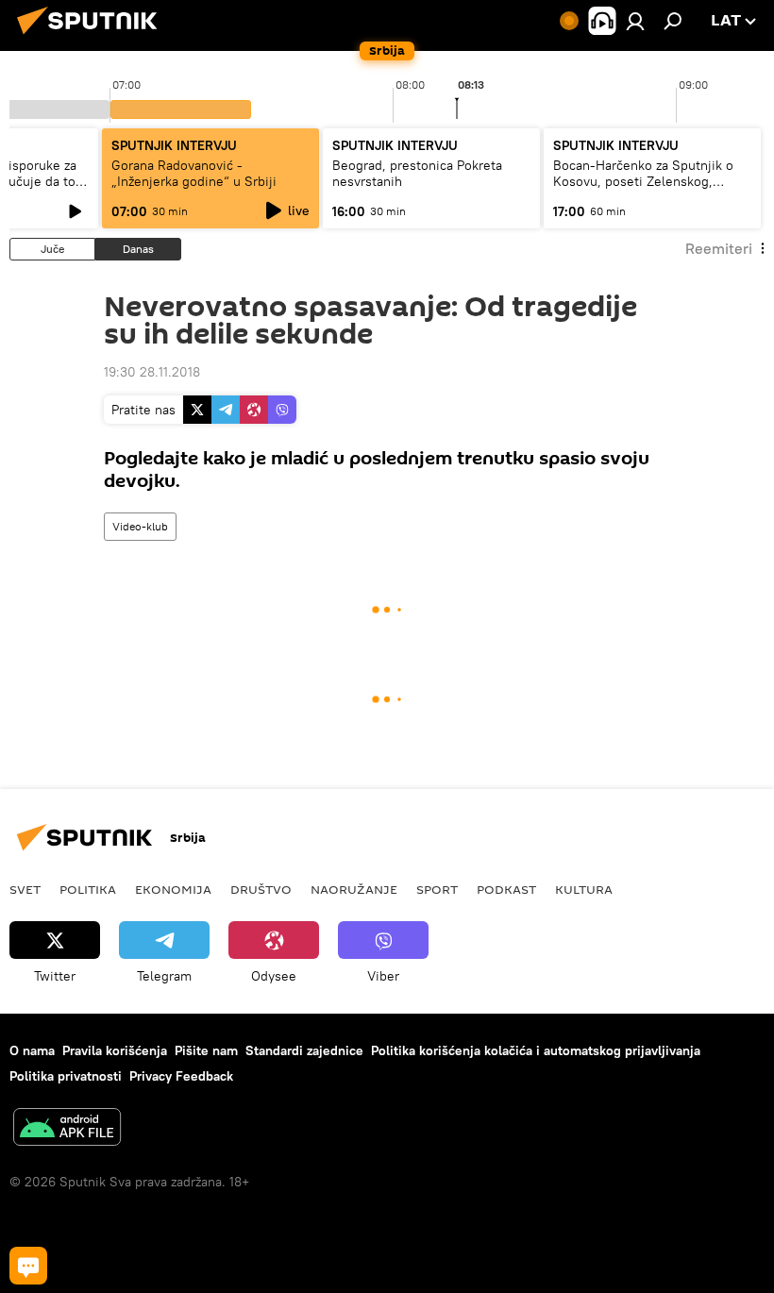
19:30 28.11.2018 (152, 371)
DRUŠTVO (261, 889)
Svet (25, 889)
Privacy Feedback (181, 1075)
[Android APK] (67, 1129)
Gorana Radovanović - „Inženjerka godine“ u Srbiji (194, 173)
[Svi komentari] (28, 1266)
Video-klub (140, 526)
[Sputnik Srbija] (92, 36)
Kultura (584, 889)
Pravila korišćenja (114, 1050)
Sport (437, 889)
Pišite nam (206, 1050)
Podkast (506, 889)
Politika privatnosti (65, 1075)
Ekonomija (173, 889)
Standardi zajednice (304, 1050)
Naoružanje (354, 889)
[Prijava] (635, 21)
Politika (87, 889)
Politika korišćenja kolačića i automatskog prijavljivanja (535, 1050)
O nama (32, 1050)
